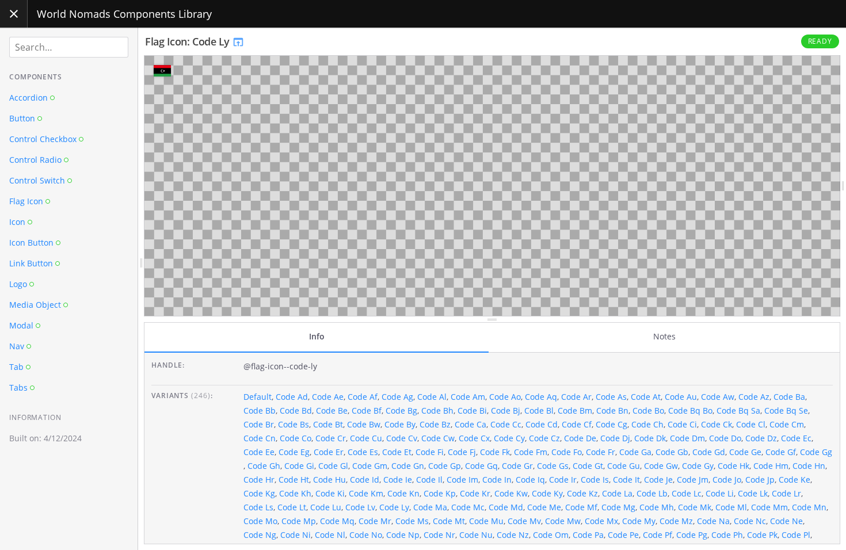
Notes (664, 336)
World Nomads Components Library (124, 14)
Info (317, 336)
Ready (820, 41)
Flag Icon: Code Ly (188, 41)
